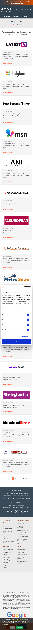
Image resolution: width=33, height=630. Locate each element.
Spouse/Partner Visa (22, 537)
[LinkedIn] (7, 511)
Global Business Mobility (7, 531)
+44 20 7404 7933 (23, 10)
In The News (6, 557)
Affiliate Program (7, 560)
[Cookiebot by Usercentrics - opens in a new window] (24, 287)
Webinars (15, 498)
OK (16, 341)
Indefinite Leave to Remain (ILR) (22, 539)
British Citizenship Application (22, 533)
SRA (20, 602)
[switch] (29, 320)
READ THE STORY (8, 63)
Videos (5, 555)
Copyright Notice (22, 561)
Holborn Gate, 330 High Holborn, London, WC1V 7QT (17, 507)
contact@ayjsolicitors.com (17, 505)
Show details (24, 336)
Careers (5, 568)
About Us (12, 493)
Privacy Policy (21, 549)
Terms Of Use (20, 552)
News (22, 496)
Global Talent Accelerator (20, 527)
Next (27, 479)
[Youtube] (11, 511)
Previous (6, 479)
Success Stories (7, 498)
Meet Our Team (7, 552)
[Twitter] (21, 511)
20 (23, 479)
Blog (18, 496)
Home (12, 24)
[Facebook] (16, 511)
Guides (27, 496)
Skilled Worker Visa (22, 530)
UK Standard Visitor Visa (8, 535)
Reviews (28, 498)
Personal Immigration (10, 496)
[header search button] (30, 10)
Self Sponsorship (7, 528)
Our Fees (21, 498)
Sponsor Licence (7, 526)
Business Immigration (22, 493)
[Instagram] (26, 511)
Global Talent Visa (22, 524)
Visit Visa (19, 543)
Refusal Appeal (7, 539)
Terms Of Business (22, 555)
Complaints (6, 565)
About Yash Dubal (8, 549)
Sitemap (19, 564)
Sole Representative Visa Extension (8, 542)
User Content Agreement (20, 557)
